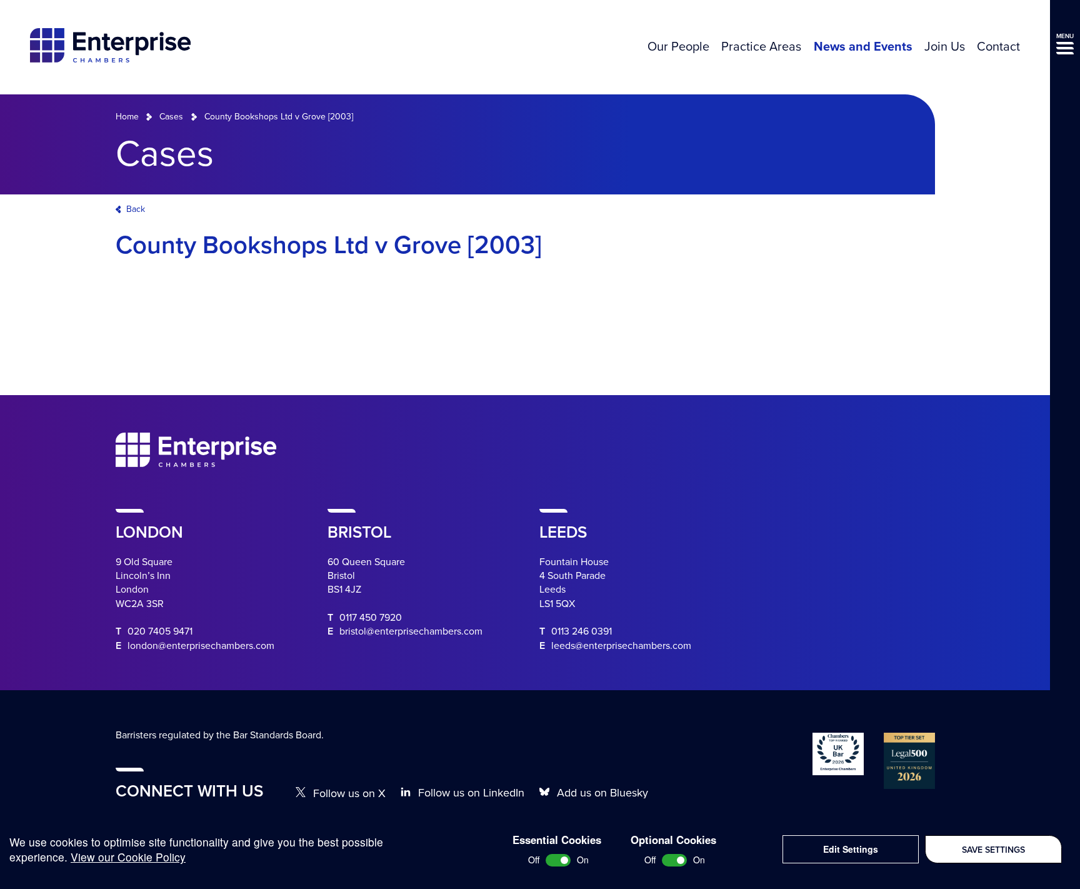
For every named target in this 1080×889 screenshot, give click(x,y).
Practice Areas (761, 46)
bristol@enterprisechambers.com (410, 631)
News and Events (863, 46)
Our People (678, 46)
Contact (998, 46)
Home (127, 116)
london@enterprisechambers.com (201, 646)
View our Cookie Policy (128, 857)
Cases (171, 116)
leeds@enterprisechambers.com (621, 646)
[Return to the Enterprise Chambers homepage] (110, 47)
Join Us (944, 46)
